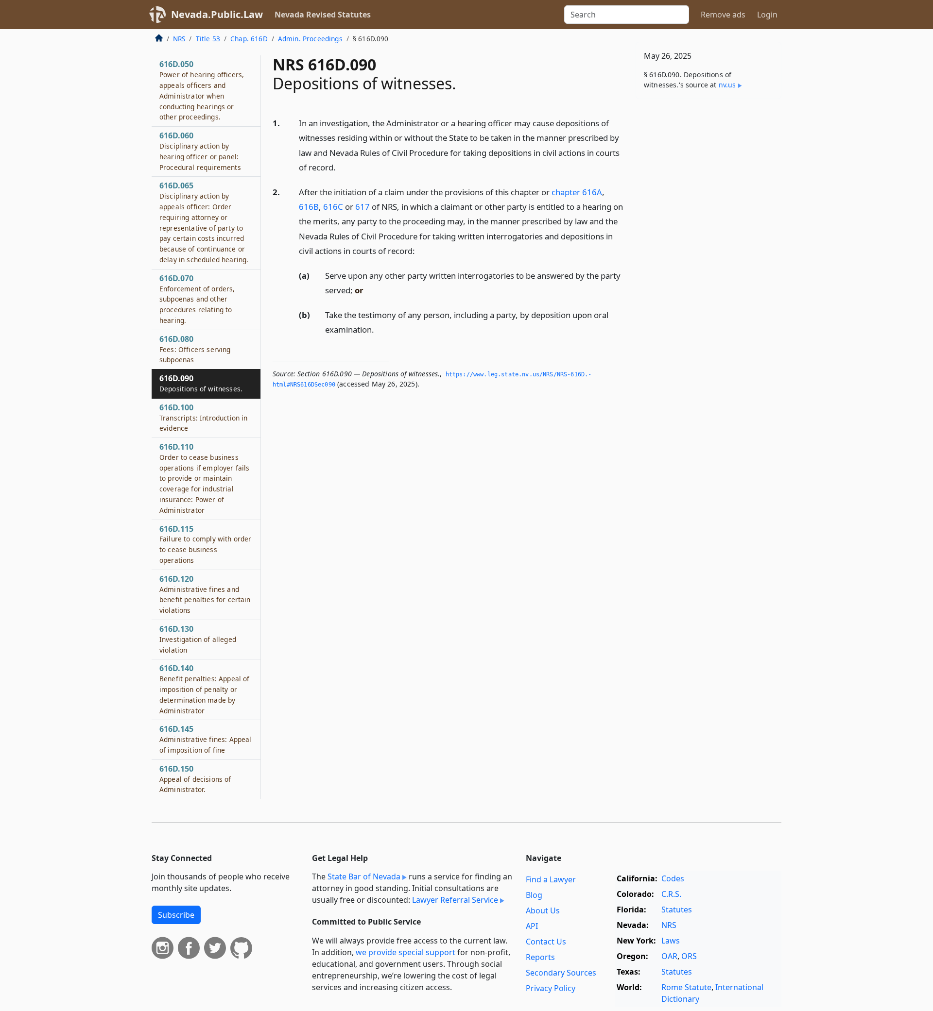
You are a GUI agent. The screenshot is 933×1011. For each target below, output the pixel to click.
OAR (669, 956)
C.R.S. (671, 894)
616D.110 (204, 478)
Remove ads (723, 14)
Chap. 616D (249, 38)
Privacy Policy (550, 988)
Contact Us (546, 941)
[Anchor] (341, 167)
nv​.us (727, 84)
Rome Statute (686, 987)
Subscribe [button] (176, 915)
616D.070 (197, 299)
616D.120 (205, 594)
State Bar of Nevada (364, 876)
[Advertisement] (708, 258)
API (532, 926)
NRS (179, 38)
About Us (543, 910)
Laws (670, 940)
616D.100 (203, 417)
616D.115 (205, 544)
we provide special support (405, 952)
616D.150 (195, 778)
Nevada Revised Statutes (323, 14)
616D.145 (205, 739)
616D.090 (200, 383)
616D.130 (197, 639)
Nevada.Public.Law (217, 14)
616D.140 (204, 689)
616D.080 (195, 349)
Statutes (676, 909)
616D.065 (203, 222)
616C (333, 206)
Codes (672, 878)
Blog (534, 895)
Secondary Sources (561, 972)
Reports (540, 957)
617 (362, 206)
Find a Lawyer (551, 879)
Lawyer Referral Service (455, 899)
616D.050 (201, 90)
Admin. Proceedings (310, 38)
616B (309, 206)
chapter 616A (577, 192)
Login (767, 14)
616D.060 (200, 150)
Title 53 (208, 38)
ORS (689, 956)
